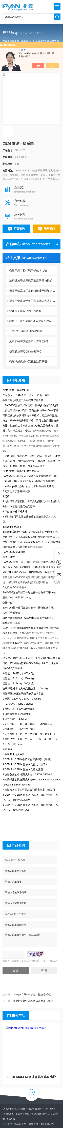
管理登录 (33, 1123)
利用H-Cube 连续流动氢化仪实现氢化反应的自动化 (33, 321)
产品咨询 (19, 228)
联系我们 (49, 228)
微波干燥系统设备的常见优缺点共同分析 (33, 300)
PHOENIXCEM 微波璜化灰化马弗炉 (33, 1001)
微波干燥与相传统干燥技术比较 (28, 270)
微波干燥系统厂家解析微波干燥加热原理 (33, 290)
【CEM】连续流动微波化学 (25, 331)
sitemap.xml (47, 1123)
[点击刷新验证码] (35, 954)
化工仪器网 (20, 1123)
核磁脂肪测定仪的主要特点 (25, 351)
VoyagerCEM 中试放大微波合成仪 (32, 994)
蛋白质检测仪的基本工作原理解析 (29, 341)
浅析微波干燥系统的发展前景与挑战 (30, 280)
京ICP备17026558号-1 (37, 1113)
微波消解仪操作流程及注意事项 (28, 361)
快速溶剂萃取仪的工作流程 (25, 310)
